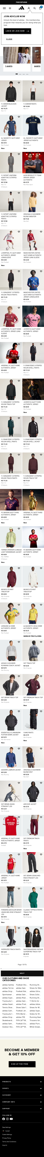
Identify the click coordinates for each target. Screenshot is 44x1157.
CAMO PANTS (28, 732)
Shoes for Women (36, 1008)
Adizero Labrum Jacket (11, 770)
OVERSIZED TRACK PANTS (10, 949)
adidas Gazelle (8, 1004)
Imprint (4, 1145)
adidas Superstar (8, 998)
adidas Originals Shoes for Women (8, 1017)
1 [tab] (17, 73)
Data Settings (6, 1127)
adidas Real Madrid (22, 998)
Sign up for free (19, 1064)
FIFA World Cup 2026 (22, 1014)
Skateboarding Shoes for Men (8, 1020)
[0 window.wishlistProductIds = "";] (10, 8)
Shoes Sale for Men (22, 1008)
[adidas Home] (22, 8)
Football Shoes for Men (22, 985)
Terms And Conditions (9, 1141)
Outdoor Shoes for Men (8, 1027)
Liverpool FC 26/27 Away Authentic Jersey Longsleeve (11, 255)
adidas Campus (8, 1011)
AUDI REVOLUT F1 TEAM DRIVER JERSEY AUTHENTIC (32, 178)
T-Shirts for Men (36, 1001)
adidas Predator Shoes (22, 1004)
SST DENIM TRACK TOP (9, 697)
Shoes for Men (35, 988)
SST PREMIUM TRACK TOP (33, 697)
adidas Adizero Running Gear (36, 1004)
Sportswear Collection (8, 995)
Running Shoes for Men (36, 985)
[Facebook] (3, 1119)
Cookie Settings (7, 1134)
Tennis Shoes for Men (8, 1008)
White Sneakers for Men (36, 1027)
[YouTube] (11, 1119)
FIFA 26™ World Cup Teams (22, 1027)
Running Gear (35, 1017)
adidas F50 (20, 1017)
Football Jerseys (22, 1011)
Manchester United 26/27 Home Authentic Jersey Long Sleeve (32, 255)
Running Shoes (36, 998)
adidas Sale (20, 988)
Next (22, 973)
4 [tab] (27, 73)
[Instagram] (7, 1119)
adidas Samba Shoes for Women (8, 1024)
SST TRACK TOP (29, 663)
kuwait (8, 1131)
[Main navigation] (4, 8)
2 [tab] (20, 73)
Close (9, 39)
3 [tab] (24, 73)
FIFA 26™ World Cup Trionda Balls (22, 1020)
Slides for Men (36, 1014)
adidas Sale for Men (22, 995)
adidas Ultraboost (36, 991)
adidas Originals (8, 991)
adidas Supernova (36, 1011)
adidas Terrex (8, 988)
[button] (19, 82)
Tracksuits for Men (8, 1001)
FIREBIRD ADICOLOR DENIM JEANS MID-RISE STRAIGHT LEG (11, 912)
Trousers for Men (36, 1020)
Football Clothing (22, 1024)
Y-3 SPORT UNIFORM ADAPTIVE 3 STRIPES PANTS (9, 178)
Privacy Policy (6, 1138)
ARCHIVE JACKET (29, 804)
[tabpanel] (22, 527)
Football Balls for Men (22, 991)
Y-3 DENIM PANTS (29, 104)
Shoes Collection (36, 995)
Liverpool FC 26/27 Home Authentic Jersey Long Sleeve (11, 331)
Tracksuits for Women (8, 1014)
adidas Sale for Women (22, 1001)
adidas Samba (8, 985)
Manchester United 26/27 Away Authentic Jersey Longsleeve (32, 295)
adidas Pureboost (36, 1024)
